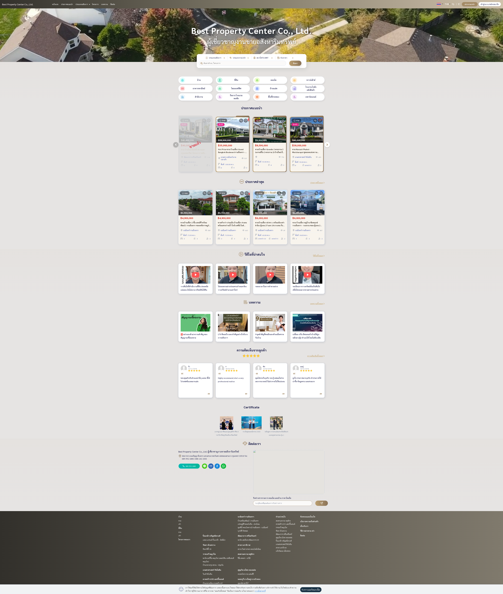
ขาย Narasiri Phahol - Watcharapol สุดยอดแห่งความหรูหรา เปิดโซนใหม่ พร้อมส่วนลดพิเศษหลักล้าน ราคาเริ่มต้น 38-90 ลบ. (305, 151)
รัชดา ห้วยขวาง (209, 545)
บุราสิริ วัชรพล (243, 531)
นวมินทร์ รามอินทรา (246, 516)
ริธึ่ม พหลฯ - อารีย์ (244, 558)
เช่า (179, 524)
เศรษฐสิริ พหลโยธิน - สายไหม (249, 524)
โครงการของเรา (184, 539)
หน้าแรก (55, 4)
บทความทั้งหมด (316, 303)
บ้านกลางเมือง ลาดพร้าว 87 (213, 583)
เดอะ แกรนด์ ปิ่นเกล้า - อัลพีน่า (214, 540)
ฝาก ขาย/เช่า (470, 4)
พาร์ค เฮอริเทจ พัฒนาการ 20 (248, 540)
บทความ (104, 4)
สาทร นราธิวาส (244, 545)
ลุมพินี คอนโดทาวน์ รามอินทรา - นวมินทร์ (253, 527)
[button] (499, 35)
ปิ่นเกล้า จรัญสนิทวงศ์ (211, 536)
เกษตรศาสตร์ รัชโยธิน (212, 570)
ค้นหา (295, 63)
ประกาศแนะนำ (67, 4)
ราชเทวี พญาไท (209, 554)
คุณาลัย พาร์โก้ (243, 583)
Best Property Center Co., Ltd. (17, 4)
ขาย (179, 520)
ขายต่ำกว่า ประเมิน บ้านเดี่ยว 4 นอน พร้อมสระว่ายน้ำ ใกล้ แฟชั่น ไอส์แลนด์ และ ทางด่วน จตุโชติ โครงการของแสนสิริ (232, 224)
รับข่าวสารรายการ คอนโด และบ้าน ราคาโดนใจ (272, 498)
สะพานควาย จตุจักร (246, 554)
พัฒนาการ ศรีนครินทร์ (247, 536)
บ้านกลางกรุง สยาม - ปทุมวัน (213, 565)
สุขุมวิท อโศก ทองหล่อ (247, 570)
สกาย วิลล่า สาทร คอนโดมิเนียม (249, 549)
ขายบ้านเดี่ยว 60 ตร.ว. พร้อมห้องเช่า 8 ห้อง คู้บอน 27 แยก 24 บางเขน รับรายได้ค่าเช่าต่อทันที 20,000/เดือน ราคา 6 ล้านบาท (269, 224)
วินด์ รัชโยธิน (207, 574)
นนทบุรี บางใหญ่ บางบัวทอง (249, 579)
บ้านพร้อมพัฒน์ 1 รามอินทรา (248, 520)
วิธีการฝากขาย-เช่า (307, 531)
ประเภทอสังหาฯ (81, 4)
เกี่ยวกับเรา (304, 526)
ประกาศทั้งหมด (316, 182)
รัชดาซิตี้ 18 (207, 549)
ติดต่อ (112, 4)
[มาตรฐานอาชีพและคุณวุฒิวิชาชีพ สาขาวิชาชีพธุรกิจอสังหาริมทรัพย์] (227, 423)
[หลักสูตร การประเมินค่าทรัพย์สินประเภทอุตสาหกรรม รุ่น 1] (276, 423)
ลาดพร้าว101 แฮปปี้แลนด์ (213, 579)
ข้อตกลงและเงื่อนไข (307, 516)
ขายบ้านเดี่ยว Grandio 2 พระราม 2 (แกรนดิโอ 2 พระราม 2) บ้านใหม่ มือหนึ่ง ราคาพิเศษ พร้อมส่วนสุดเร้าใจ (269, 151)
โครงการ (95, 4)
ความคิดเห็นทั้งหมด (315, 356)
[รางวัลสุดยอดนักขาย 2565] (251, 423)
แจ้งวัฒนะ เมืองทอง (283, 551)
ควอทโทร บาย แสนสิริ (246, 574)
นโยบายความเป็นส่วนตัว (309, 521)
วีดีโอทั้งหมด (318, 255)
